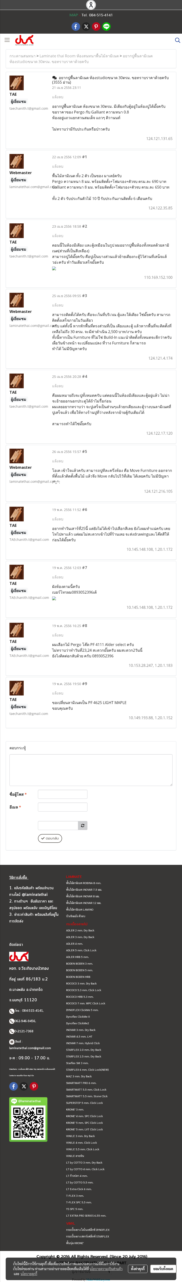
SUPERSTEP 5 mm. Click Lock (84, 1103)
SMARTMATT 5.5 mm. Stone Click (87, 1096)
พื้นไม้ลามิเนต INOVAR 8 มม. (83, 896)
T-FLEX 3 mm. (75, 1195)
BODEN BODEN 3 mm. (79, 963)
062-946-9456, (25, 1021)
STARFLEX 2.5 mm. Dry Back (83, 1056)
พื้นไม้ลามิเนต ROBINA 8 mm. (83, 883)
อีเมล (15, 807)
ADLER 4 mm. (74, 943)
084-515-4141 (32, 1011)
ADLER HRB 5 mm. (77, 957)
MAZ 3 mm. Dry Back (79, 1076)
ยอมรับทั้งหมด (163, 1269)
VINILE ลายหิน (75, 1156)
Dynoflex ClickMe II (78, 1016)
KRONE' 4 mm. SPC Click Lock (84, 1116)
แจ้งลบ (57, 96)
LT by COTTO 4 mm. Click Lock (85, 1169)
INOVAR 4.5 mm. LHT (79, 1036)
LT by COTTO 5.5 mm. (79, 1182)
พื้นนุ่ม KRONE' (75, 1243)
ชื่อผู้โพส (18, 794)
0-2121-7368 (23, 1031)
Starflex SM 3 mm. (77, 1063)
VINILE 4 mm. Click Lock (81, 1142)
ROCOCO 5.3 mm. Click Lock (83, 990)
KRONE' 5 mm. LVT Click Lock (84, 1129)
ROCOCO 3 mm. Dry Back (81, 983)
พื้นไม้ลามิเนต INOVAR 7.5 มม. (84, 889)
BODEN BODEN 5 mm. (79, 970)
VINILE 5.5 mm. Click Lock (82, 1149)
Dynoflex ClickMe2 (77, 1023)
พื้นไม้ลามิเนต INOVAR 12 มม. (83, 903)
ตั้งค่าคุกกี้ (138, 1269)
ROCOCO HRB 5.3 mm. (80, 996)
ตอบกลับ (52, 838)
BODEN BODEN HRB (78, 977)
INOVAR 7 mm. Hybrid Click (83, 1043)
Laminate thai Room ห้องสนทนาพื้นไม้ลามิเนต (79, 56)
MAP (73, 15)
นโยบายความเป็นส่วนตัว (106, 1269)
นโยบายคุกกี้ (29, 1274)
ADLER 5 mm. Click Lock (81, 950)
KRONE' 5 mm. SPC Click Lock (84, 1122)
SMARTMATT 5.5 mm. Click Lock (86, 1089)
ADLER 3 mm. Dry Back (80, 937)
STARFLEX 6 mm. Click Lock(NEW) (87, 1069)
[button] (176, 40)
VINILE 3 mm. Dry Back (80, 1136)
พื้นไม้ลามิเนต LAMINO (79, 909)
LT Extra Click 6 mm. (79, 1189)
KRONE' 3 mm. (75, 1109)
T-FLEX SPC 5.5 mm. (79, 1202)
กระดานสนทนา (22, 56)
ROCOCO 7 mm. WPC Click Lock (85, 1003)
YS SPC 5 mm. (74, 1209)
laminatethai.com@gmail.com (30, 1048)
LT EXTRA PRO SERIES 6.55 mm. (86, 1215)
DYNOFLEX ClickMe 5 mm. (82, 1010)
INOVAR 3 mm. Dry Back (81, 1030)
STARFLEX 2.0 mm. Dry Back (83, 1050)
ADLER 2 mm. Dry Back (80, 930)
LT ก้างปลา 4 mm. (77, 1176)
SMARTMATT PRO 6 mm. (81, 1083)
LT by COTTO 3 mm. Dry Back (84, 1162)
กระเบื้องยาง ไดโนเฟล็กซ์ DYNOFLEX (87, 1230)
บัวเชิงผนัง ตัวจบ (75, 916)
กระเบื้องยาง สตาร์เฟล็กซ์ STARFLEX (87, 1236)
